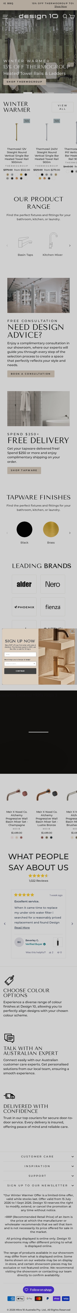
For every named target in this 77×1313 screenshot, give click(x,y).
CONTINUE (20, 671)
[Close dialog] (72, 631)
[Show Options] (34, 664)
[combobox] (19, 664)
